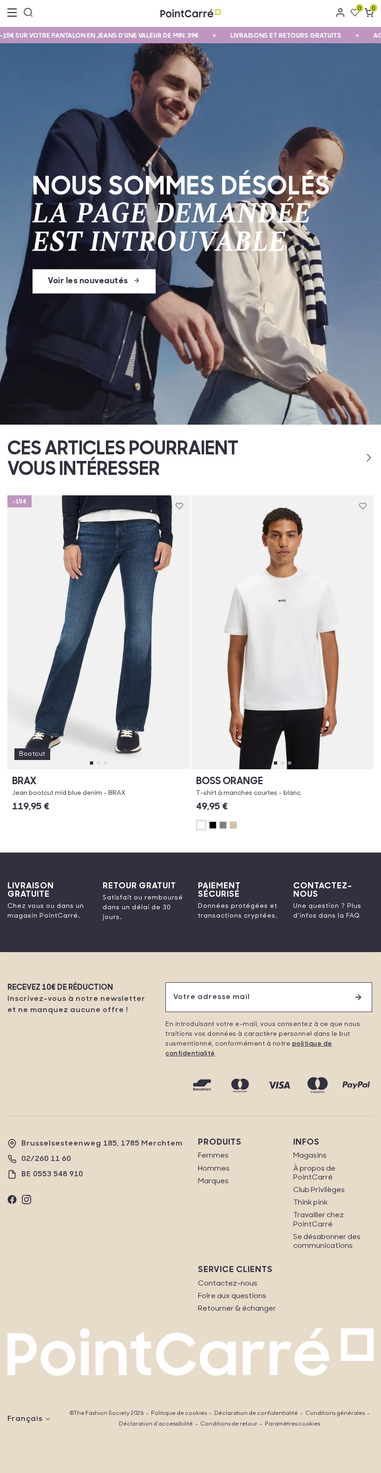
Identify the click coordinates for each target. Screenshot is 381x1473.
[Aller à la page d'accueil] (190, 13)
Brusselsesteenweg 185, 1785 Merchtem (102, 1143)
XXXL (349, 759)
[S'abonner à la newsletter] (358, 997)
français (25, 1419)
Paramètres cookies (292, 1424)
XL (295, 759)
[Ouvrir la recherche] (28, 13)
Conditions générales (335, 1413)
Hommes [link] (214, 1169)
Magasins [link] (310, 1156)
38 (66, 769)
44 (162, 769)
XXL (322, 759)
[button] (354, 457)
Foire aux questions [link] (232, 1296)
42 (130, 769)
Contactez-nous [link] (227, 1283)
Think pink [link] (310, 1202)
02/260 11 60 (46, 1159)
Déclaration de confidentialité (256, 1413)
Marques (213, 1181)
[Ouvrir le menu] (12, 13)
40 (98, 769)
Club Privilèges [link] (319, 1190)
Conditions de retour (228, 1424)
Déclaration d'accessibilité (156, 1424)
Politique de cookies (179, 1413)
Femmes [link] (213, 1156)
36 (34, 769)
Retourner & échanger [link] (237, 1309)
